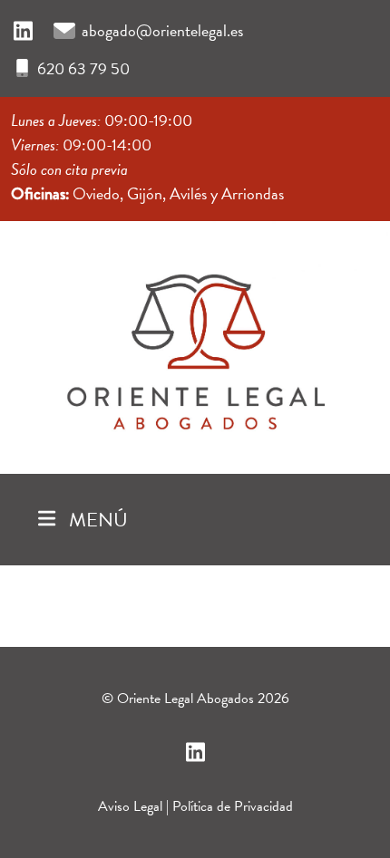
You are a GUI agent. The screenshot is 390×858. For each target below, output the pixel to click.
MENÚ (96, 520)
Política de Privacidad (232, 806)
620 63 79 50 (83, 68)
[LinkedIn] (23, 32)
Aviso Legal (130, 806)
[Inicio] (195, 343)
